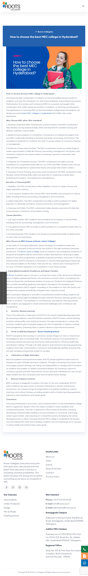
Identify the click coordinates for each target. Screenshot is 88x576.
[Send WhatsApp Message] (84, 562)
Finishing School (11, 515)
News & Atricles (53, 468)
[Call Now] (84, 549)
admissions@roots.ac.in (64, 507)
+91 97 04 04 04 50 (62, 499)
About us (50, 456)
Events (49, 464)
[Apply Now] (84, 555)
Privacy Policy (52, 476)
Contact (50, 472)
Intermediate (10, 499)
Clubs (48, 460)
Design (7, 507)
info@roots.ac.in (61, 503)
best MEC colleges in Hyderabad (36, 113)
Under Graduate (12, 503)
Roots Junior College (30, 251)
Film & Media (10, 511)
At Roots (10, 275)
